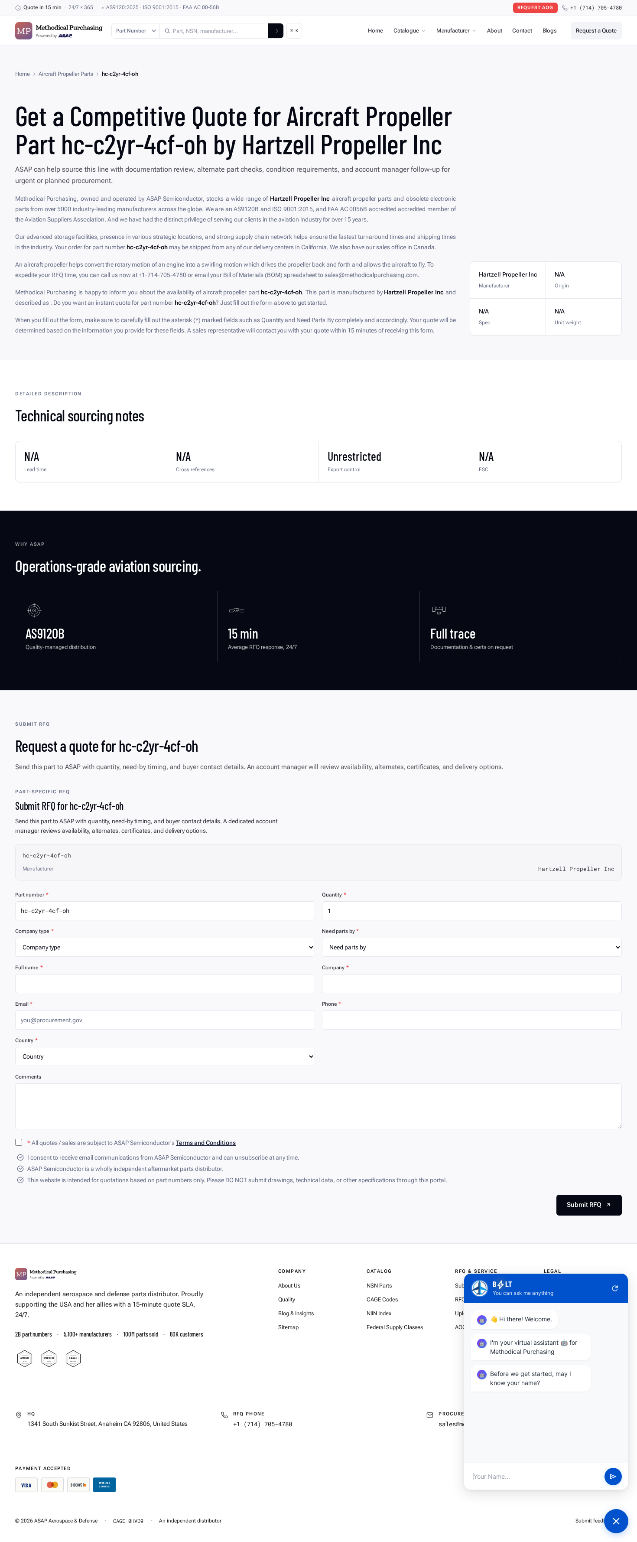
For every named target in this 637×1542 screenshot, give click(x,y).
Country (26, 1040)
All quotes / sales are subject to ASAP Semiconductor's (131, 1142)
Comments (28, 1077)
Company (335, 968)
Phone (331, 1004)
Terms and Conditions (206, 1142)
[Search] (275, 30)
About (494, 30)
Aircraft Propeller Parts (66, 74)
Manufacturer (453, 30)
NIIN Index (379, 1313)
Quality (286, 1299)
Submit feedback (594, 1521)
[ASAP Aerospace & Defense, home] (59, 31)
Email (23, 1004)
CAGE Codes (382, 1299)
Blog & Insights (296, 1313)
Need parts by (340, 931)
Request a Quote (596, 30)
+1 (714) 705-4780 (596, 7)
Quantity (334, 895)
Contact (522, 30)
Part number (32, 895)
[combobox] (214, 30)
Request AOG (535, 7)
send (613, 1476)
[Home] (46, 1274)
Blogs (550, 30)
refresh (615, 1288)
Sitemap (288, 1327)
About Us (289, 1285)
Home (375, 30)
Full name (29, 968)
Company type (34, 931)
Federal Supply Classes (395, 1327)
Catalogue (406, 30)
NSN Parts (379, 1285)
